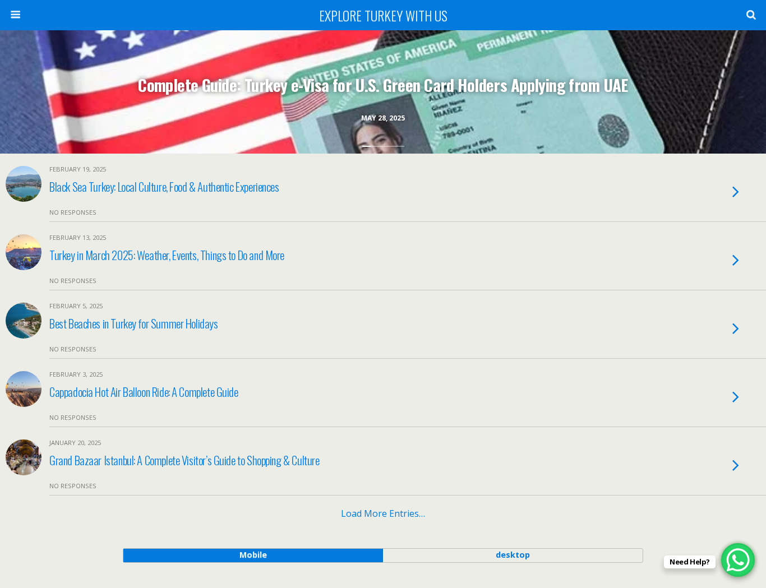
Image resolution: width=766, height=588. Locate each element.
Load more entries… (383, 513)
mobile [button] (253, 554)
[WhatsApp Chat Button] (738, 560)
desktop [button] (513, 554)
